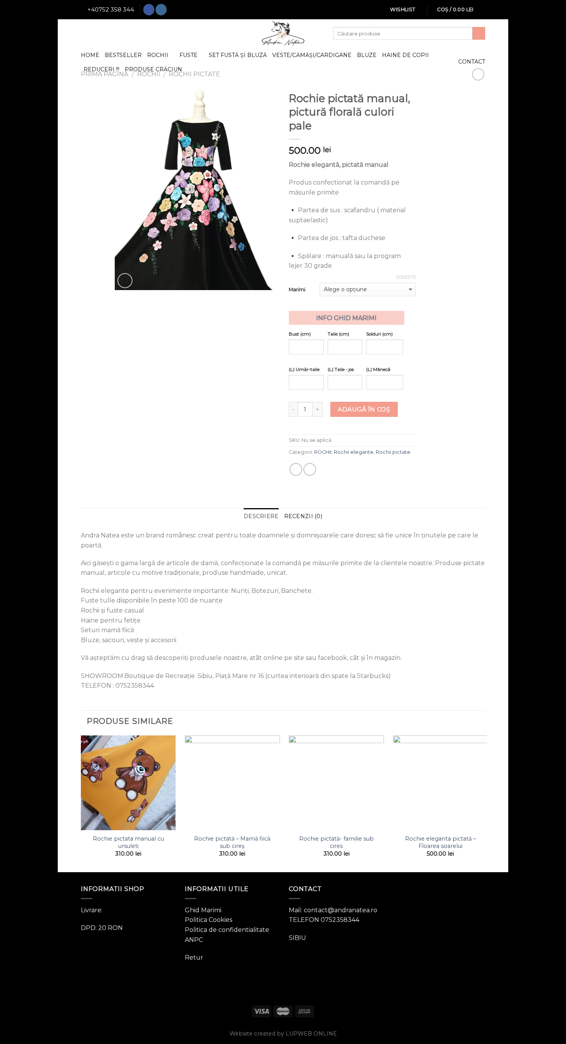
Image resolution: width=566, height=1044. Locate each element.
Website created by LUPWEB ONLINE (283, 1033)
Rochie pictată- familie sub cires (336, 842)
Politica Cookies (208, 919)
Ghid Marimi (203, 910)
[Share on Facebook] (296, 469)
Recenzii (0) (303, 516)
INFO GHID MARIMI (346, 318)
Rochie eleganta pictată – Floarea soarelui (440, 842)
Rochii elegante (353, 452)
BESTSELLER (123, 55)
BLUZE (367, 55)
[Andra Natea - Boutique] (283, 33)
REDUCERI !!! (101, 69)
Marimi (297, 289)
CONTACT (471, 61)
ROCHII (157, 55)
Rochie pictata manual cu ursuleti (128, 842)
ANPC (194, 939)
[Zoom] (124, 280)
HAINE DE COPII (405, 55)
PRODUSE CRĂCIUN (153, 69)
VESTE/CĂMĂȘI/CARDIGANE (312, 55)
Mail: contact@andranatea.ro (333, 910)
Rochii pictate (393, 452)
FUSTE (188, 55)
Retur (194, 957)
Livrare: (91, 910)
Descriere (261, 516)
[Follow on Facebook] (148, 9)
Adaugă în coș (364, 409)
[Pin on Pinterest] (309, 469)
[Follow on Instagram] (161, 9)
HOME (90, 55)
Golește (406, 277)
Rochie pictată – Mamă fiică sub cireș (232, 842)
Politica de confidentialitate (227, 929)
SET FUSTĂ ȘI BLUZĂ (238, 55)
